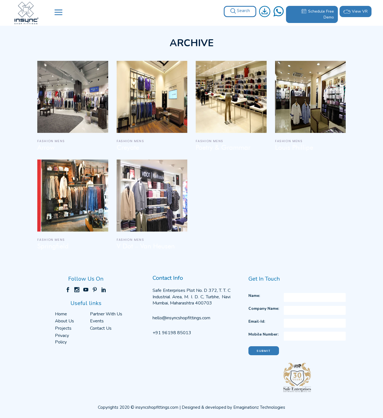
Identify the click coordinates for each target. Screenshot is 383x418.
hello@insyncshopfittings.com (181, 318)
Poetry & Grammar (223, 147)
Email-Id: (256, 321)
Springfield (53, 246)
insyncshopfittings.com (156, 407)
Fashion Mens (51, 141)
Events (97, 321)
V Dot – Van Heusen (146, 246)
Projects (63, 328)
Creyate (128, 147)
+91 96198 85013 (172, 333)
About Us (64, 321)
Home (61, 314)
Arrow (46, 147)
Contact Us (101, 328)
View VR (360, 11)
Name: (254, 295)
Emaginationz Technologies (259, 407)
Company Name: (263, 308)
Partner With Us (106, 314)
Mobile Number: (263, 334)
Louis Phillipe (294, 147)
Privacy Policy (62, 338)
